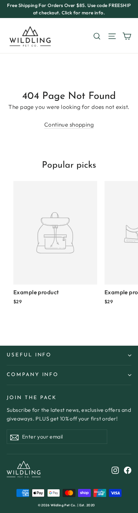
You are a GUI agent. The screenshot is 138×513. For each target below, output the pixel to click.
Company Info (33, 374)
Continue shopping (69, 124)
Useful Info (29, 355)
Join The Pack (32, 397)
